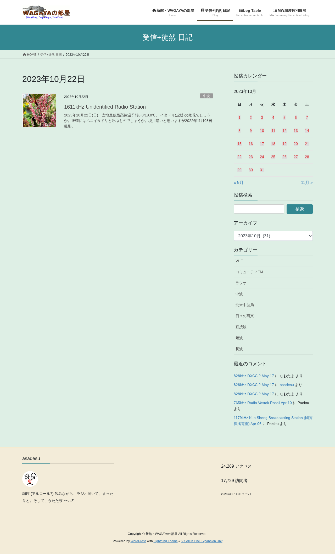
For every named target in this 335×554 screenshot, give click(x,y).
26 (284, 157)
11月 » (307, 182)
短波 (239, 338)
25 (273, 157)
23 (251, 157)
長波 (239, 349)
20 (296, 144)
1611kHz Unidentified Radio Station (105, 107)
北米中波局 (245, 305)
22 (239, 157)
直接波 (241, 327)
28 (307, 157)
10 (262, 130)
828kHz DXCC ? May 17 (254, 376)
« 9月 (239, 182)
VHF (239, 261)
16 (251, 144)
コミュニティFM (249, 272)
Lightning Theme (166, 541)
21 (307, 144)
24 (262, 157)
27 (296, 157)
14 (307, 130)
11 (273, 130)
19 (284, 144)
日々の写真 (245, 316)
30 (251, 170)
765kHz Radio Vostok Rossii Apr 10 (263, 403)
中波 (206, 96)
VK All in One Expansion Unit (201, 541)
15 (239, 144)
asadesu (287, 385)
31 (262, 170)
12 (284, 130)
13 (296, 130)
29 (239, 170)
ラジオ (241, 283)
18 (273, 144)
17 (262, 144)
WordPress (138, 541)
